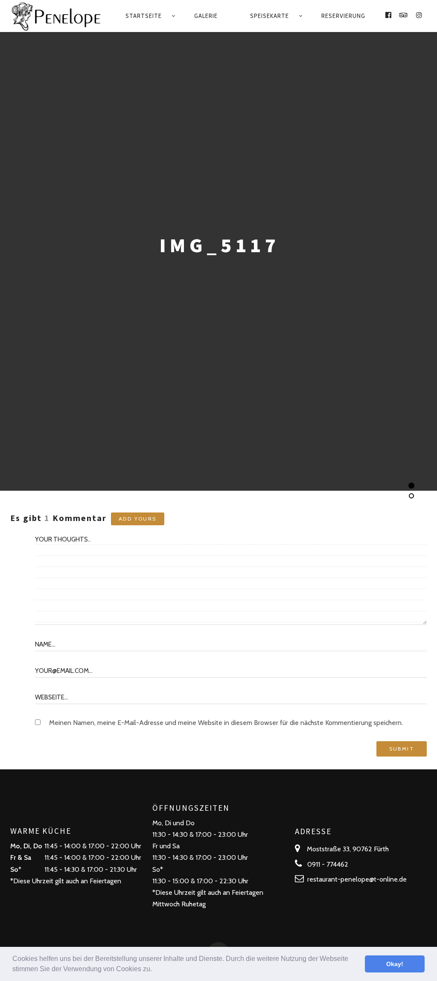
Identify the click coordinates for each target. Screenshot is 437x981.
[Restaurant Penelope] (57, 16)
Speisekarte (269, 15)
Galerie (206, 15)
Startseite (143, 15)
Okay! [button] (394, 964)
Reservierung (343, 15)
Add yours (138, 518)
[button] (155, 970)
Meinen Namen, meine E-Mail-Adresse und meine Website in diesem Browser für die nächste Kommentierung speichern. (226, 723)
